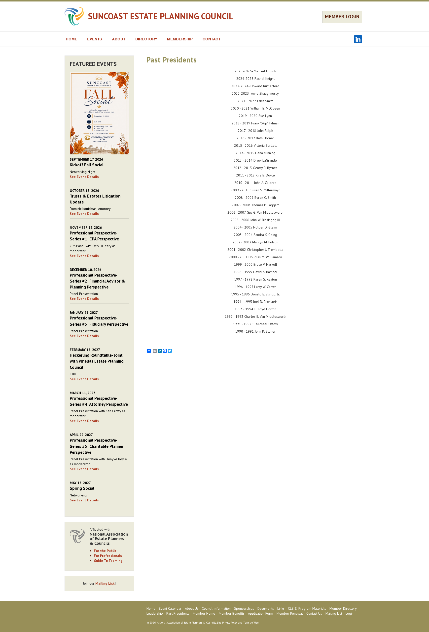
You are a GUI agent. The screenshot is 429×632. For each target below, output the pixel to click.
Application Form (260, 613)
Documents (265, 608)
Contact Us (314, 613)
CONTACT (211, 39)
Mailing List (105, 583)
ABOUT (118, 39)
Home (150, 608)
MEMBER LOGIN (342, 17)
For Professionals (108, 555)
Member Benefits (232, 613)
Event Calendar (170, 608)
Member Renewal (290, 613)
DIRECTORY (146, 39)
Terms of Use (251, 622)
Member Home (204, 613)
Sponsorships (244, 608)
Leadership (154, 613)
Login (350, 613)
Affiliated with (109, 536)
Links (281, 608)
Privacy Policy (229, 622)
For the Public (105, 550)
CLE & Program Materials (307, 608)
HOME (71, 39)
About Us (191, 608)
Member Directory (343, 608)
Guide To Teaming (108, 560)
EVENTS (94, 39)
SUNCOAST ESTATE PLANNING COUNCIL (160, 16)
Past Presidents (177, 613)
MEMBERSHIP (180, 39)
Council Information (216, 608)
